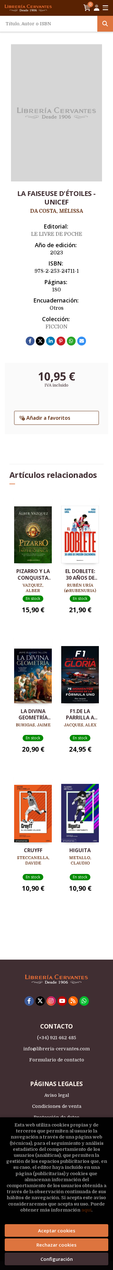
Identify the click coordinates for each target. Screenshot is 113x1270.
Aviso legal (56, 1095)
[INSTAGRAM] (51, 1001)
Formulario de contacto (56, 1059)
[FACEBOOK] (29, 1001)
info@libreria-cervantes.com (56, 1048)
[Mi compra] (87, 8)
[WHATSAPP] (84, 1001)
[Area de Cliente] (97, 8)
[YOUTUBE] (62, 1001)
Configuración (56, 1259)
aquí (86, 1209)
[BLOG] (73, 1001)
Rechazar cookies (56, 1245)
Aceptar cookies (56, 1230)
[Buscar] (105, 24)
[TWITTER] (40, 1001)
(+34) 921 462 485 (56, 1037)
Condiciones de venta (56, 1106)
